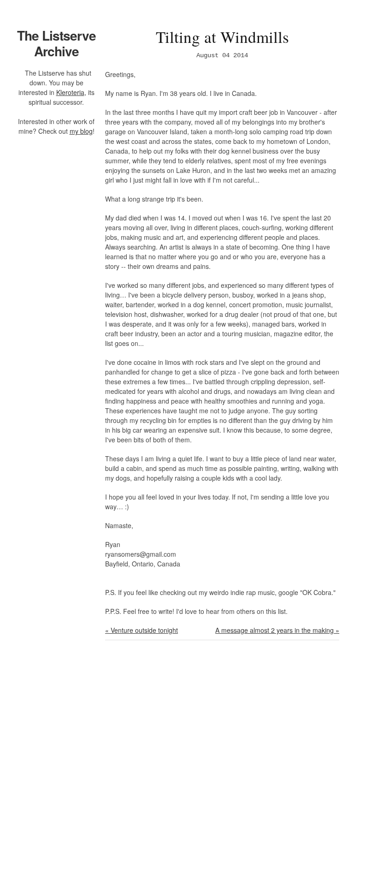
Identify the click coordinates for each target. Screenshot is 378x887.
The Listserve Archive (56, 43)
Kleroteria (70, 92)
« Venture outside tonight (141, 630)
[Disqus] (222, 769)
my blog (81, 131)
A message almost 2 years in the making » (277, 630)
